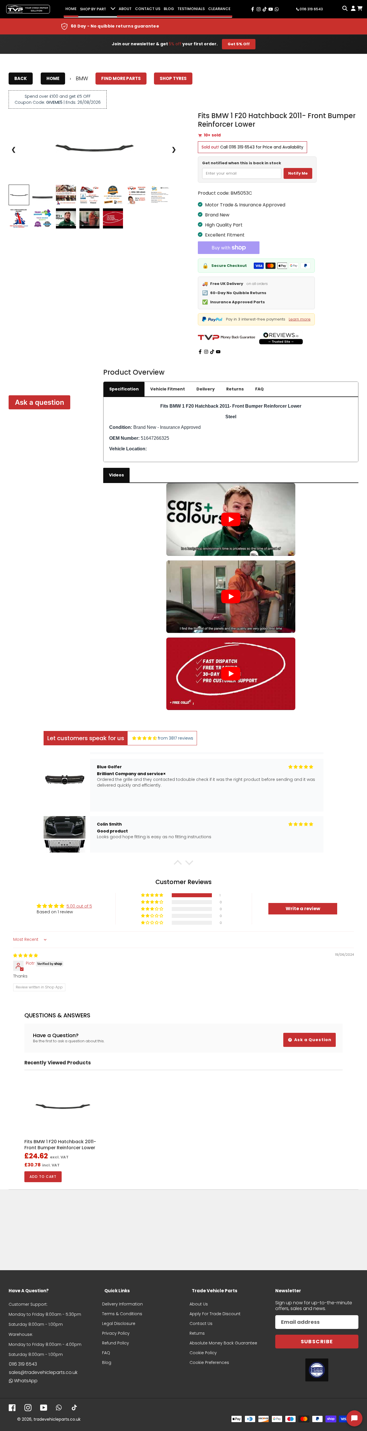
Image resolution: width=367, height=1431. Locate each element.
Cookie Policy (203, 1353)
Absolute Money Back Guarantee (223, 1343)
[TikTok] (212, 351)
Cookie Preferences (209, 1362)
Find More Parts (121, 78)
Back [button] (20, 78)
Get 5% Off (239, 44)
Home (71, 8)
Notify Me (298, 173)
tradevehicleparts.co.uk (57, 1419)
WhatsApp (26, 1380)
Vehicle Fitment (167, 389)
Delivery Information (122, 1304)
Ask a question (39, 402)
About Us (199, 1304)
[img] (144, 738)
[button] (178, 864)
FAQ (259, 389)
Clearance (219, 8)
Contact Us (147, 8)
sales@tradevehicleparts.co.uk (43, 1372)
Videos (116, 475)
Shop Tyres (173, 78)
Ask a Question (312, 1040)
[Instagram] (206, 351)
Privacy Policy (116, 1333)
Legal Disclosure (118, 1323)
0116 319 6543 (242, 147)
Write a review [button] (303, 908)
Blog (169, 8)
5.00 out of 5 (79, 906)
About (125, 8)
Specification (124, 389)
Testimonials (191, 8)
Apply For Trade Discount (215, 1314)
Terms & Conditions (122, 1314)
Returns (235, 389)
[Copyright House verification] (316, 1369)
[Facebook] (200, 351)
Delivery (205, 389)
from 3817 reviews (175, 738)
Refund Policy (115, 1343)
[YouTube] (218, 351)
